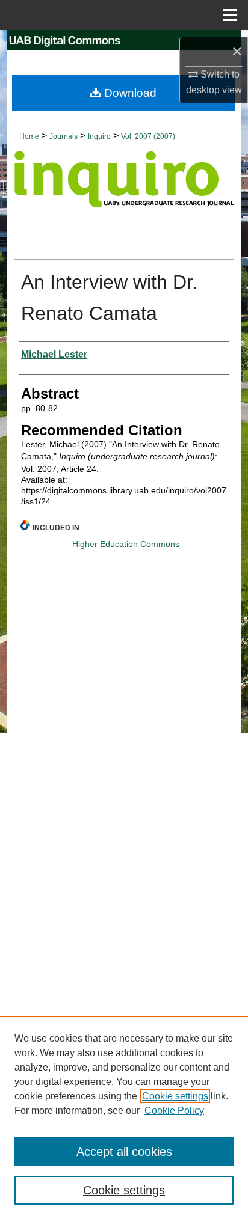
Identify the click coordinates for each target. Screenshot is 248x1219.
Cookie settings (175, 1096)
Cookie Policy (174, 1110)
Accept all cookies (124, 1151)
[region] (124, 1117)
